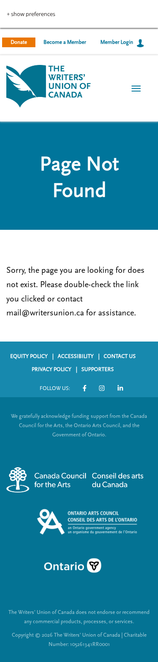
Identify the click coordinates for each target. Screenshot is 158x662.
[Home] (48, 85)
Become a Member (64, 42)
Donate (19, 42)
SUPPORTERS (97, 369)
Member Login (116, 42)
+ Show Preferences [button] (31, 14)
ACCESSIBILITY (76, 356)
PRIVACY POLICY (51, 369)
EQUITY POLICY (29, 356)
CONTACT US (120, 356)
